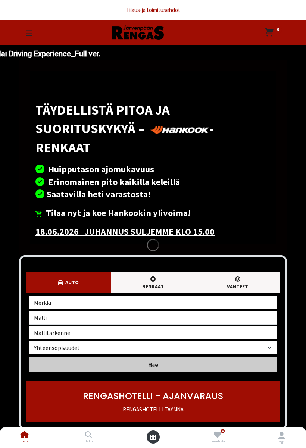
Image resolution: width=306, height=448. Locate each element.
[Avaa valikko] (153, 437)
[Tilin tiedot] (281, 435)
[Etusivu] (25, 435)
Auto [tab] (71, 282)
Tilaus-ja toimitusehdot (153, 9)
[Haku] (88, 435)
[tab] (153, 282)
